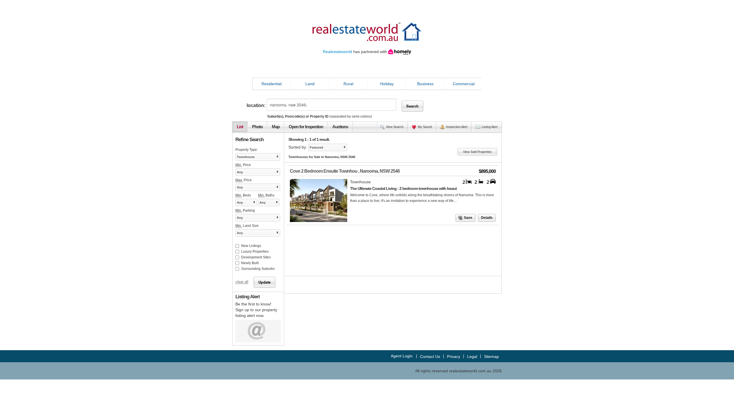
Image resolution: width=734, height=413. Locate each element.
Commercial (464, 83)
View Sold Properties (477, 151)
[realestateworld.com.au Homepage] (367, 31)
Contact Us (430, 356)
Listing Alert (489, 126)
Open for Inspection (306, 126)
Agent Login (402, 356)
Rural (348, 83)
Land (310, 83)
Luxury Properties (255, 252)
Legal (472, 356)
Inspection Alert (456, 126)
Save (468, 218)
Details (487, 218)
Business (425, 83)
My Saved (425, 126)
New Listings (251, 246)
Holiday (387, 83)
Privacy (453, 356)
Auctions (340, 126)
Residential (271, 83)
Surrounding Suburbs (258, 269)
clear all (241, 282)
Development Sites (256, 257)
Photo (257, 126)
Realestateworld (337, 51)
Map (276, 126)
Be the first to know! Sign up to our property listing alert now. (256, 310)
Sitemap (491, 356)
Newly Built (250, 263)
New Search (394, 126)
